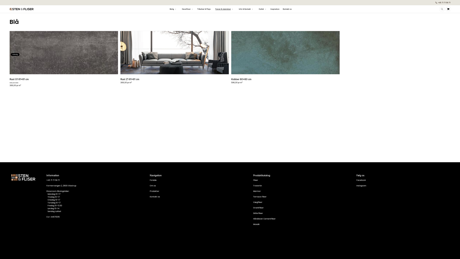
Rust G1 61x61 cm (19, 79)
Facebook (361, 180)
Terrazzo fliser (260, 196)
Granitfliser (258, 207)
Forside (153, 180)
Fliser (255, 180)
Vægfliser (257, 202)
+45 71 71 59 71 (53, 180)
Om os (153, 185)
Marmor (257, 191)
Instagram (361, 185)
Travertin (257, 185)
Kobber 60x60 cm (241, 79)
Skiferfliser (258, 213)
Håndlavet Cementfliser (264, 218)
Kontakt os (155, 196)
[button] (172, 9)
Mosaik (256, 224)
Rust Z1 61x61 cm (129, 79)
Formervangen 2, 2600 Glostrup (61, 185)
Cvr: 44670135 (53, 216)
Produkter (154, 191)
